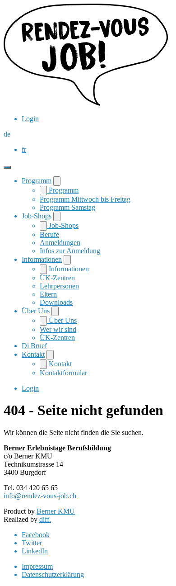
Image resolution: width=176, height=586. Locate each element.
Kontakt (33, 354)
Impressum (37, 566)
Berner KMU (56, 511)
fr (24, 149)
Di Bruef (34, 346)
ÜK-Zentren (57, 278)
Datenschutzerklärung (53, 574)
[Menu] (7, 167)
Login (30, 119)
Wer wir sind (58, 329)
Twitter (32, 543)
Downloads (56, 302)
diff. (45, 519)
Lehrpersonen (59, 286)
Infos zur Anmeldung (70, 251)
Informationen (42, 259)
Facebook (36, 535)
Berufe (49, 234)
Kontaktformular (63, 373)
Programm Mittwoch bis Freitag (85, 199)
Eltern (48, 294)
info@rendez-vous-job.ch (40, 496)
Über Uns (36, 311)
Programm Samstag (67, 207)
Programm (36, 180)
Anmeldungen (60, 242)
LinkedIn (35, 551)
